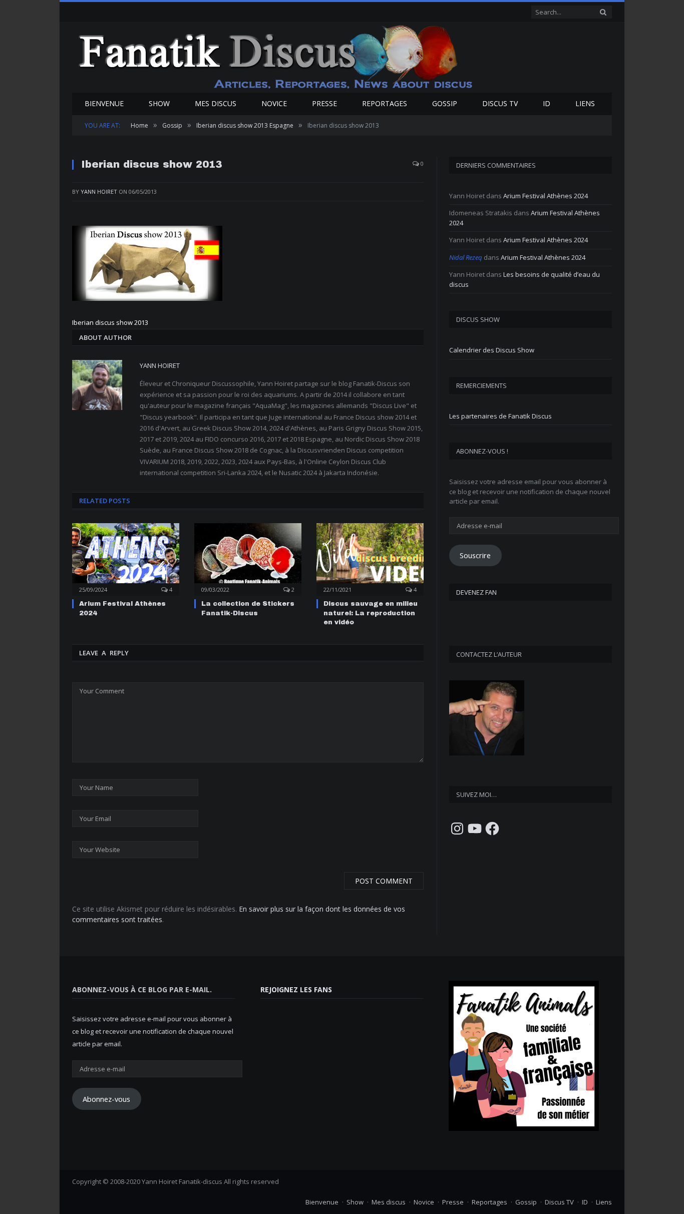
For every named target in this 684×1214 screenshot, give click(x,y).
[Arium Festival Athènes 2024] (125, 558)
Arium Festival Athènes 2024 (545, 195)
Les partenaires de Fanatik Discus (500, 416)
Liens (585, 103)
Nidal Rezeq (465, 257)
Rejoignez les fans (296, 989)
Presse (324, 103)
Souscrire (475, 555)
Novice (274, 103)
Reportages (384, 103)
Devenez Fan (476, 592)
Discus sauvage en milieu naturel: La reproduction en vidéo (370, 612)
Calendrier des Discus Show (491, 349)
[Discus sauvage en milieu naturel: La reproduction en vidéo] (370, 558)
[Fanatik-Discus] (276, 56)
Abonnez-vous (106, 1099)
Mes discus (215, 103)
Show (159, 103)
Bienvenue (104, 103)
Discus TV (500, 103)
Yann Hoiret (99, 191)
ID (546, 103)
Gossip (444, 103)
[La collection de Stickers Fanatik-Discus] (247, 558)
